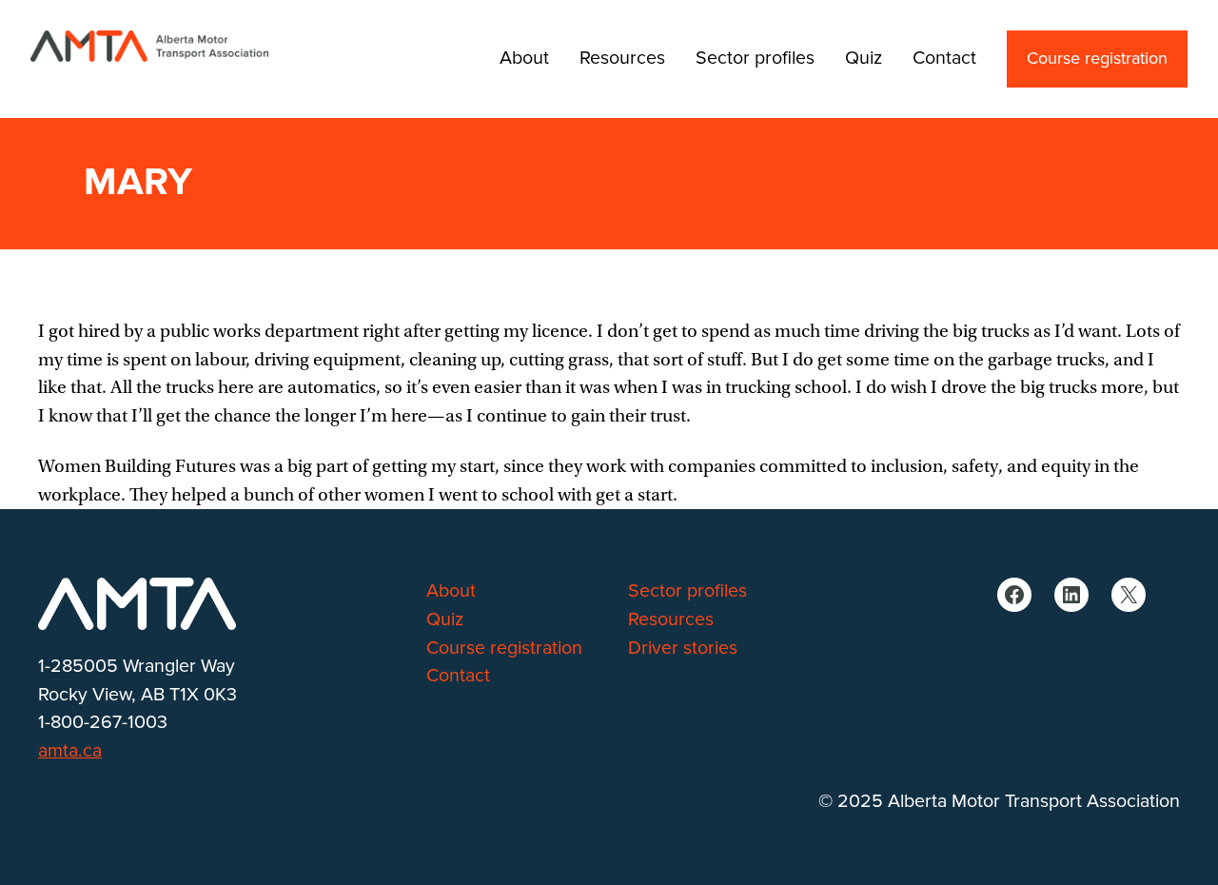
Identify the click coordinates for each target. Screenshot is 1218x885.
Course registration (1097, 59)
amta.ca (70, 750)
